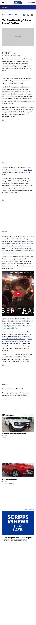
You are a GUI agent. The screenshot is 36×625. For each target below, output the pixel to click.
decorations (5, 243)
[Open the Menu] (2, 2)
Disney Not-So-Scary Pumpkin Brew (19, 323)
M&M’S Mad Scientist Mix (13, 357)
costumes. (15, 243)
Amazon (9, 47)
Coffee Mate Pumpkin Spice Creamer (13, 339)
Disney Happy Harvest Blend (11, 326)
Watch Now (31, 2)
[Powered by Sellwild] (31, 509)
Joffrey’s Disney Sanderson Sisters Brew (17, 87)
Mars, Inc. (5, 384)
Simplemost (26, 393)
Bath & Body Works (22, 361)
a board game (14, 248)
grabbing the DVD (7, 264)
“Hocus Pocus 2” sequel (16, 181)
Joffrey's (4, 162)
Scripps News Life (9, 14)
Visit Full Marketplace (28, 415)
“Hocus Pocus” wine (18, 241)
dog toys (21, 248)
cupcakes (29, 241)
